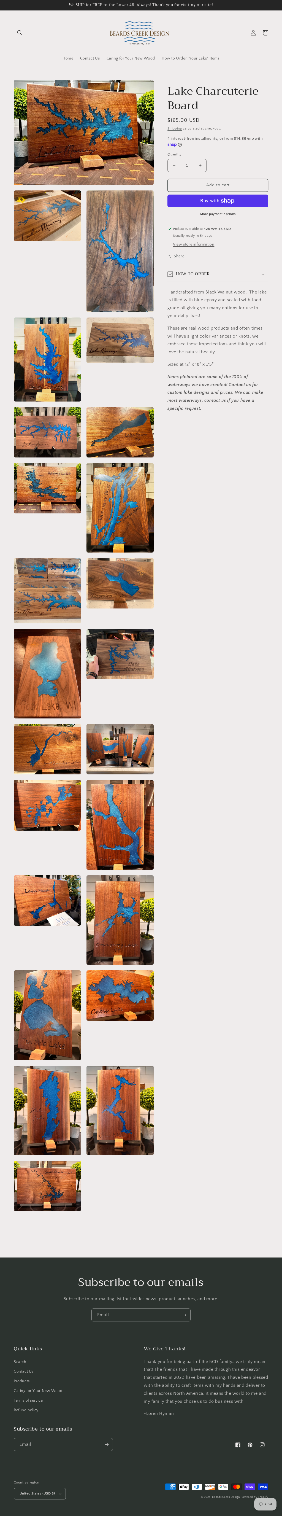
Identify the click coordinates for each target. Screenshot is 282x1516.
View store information (193, 244)
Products (22, 1381)
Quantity (174, 154)
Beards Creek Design (226, 1497)
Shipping (174, 128)
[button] (20, 33)
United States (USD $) (37, 1493)
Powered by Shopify (254, 1497)
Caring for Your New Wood (38, 1391)
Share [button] (179, 256)
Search (20, 1362)
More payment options (218, 214)
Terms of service (28, 1400)
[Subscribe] (184, 1314)
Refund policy (26, 1410)
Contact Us (24, 1371)
